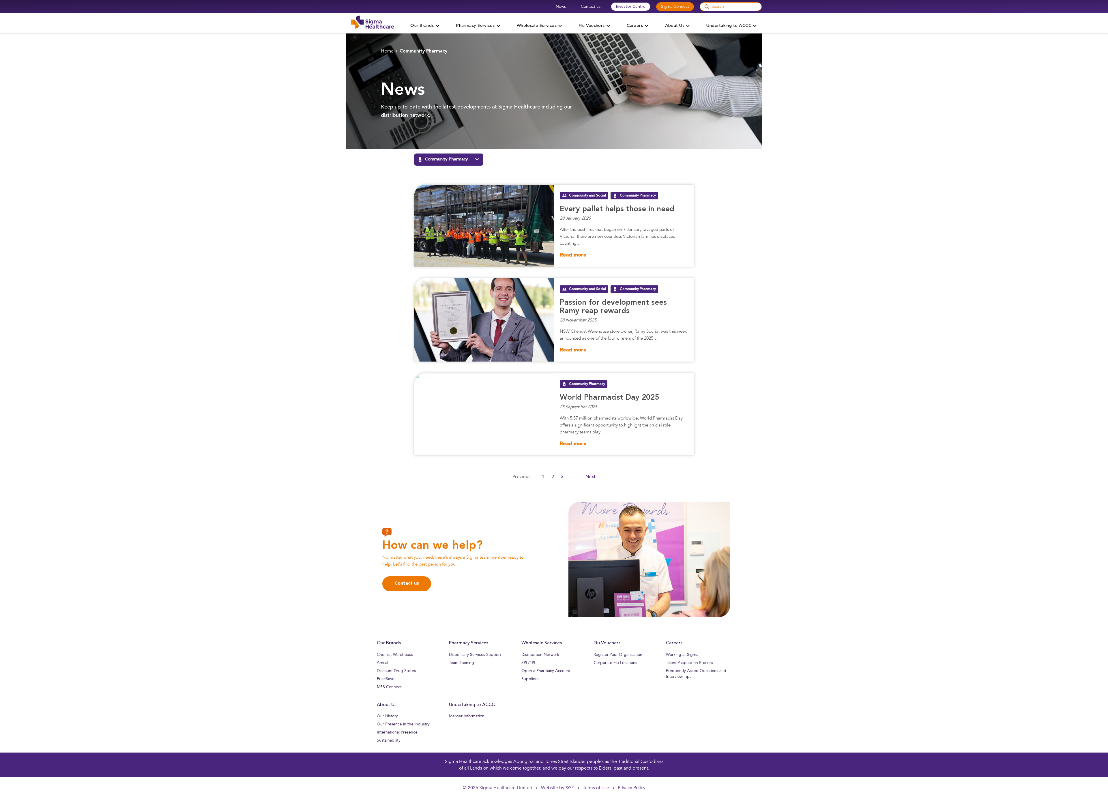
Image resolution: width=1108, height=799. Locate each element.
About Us (386, 705)
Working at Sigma (682, 654)
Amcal (382, 662)
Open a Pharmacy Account (545, 670)
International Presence (397, 732)
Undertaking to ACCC (472, 705)
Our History (387, 716)
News (561, 6)
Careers (674, 643)
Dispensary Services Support (475, 654)
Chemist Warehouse (395, 654)
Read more (573, 255)
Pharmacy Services (468, 643)
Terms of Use (596, 788)
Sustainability (388, 740)
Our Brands (389, 643)
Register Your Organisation (618, 654)
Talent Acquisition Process (689, 662)
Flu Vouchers (607, 643)
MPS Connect (389, 687)
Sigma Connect (675, 6)
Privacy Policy (631, 788)
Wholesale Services (541, 643)
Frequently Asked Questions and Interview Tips (696, 673)
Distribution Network (540, 654)
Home (387, 51)
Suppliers (529, 679)
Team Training (461, 662)
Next (590, 477)
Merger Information (466, 716)
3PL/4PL (528, 662)
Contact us (590, 6)
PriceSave (385, 679)
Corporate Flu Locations (615, 662)
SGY (570, 788)
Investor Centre (630, 7)
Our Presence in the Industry (403, 724)
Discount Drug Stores (396, 670)
